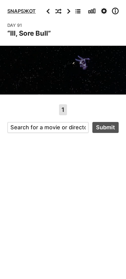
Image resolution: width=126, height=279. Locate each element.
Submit (105, 127)
